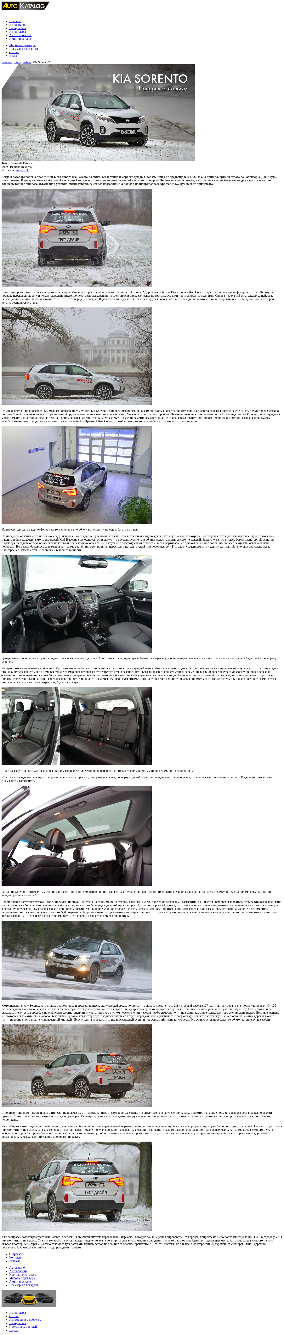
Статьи (14, 52)
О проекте (16, 1254)
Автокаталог (17, 24)
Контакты (15, 1257)
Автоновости (18, 1271)
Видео (13, 55)
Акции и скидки (20, 38)
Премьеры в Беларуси (23, 48)
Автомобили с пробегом (25, 1319)
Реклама (14, 1261)
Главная (7, 62)
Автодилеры (17, 31)
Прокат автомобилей (23, 1326)
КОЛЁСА (22, 170)
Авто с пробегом (20, 35)
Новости (15, 21)
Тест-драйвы (17, 28)
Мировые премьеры (22, 45)
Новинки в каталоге (22, 1274)
